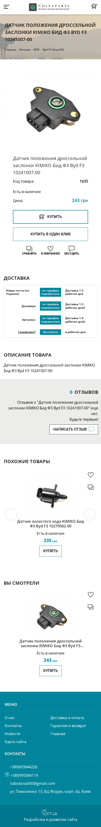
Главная (10, 50)
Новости (12, 733)
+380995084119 (24, 775)
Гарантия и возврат (68, 725)
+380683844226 (23, 766)
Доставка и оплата (67, 717)
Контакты (13, 725)
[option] (50, 108)
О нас (10, 717)
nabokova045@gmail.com (32, 783)
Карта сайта (15, 741)
